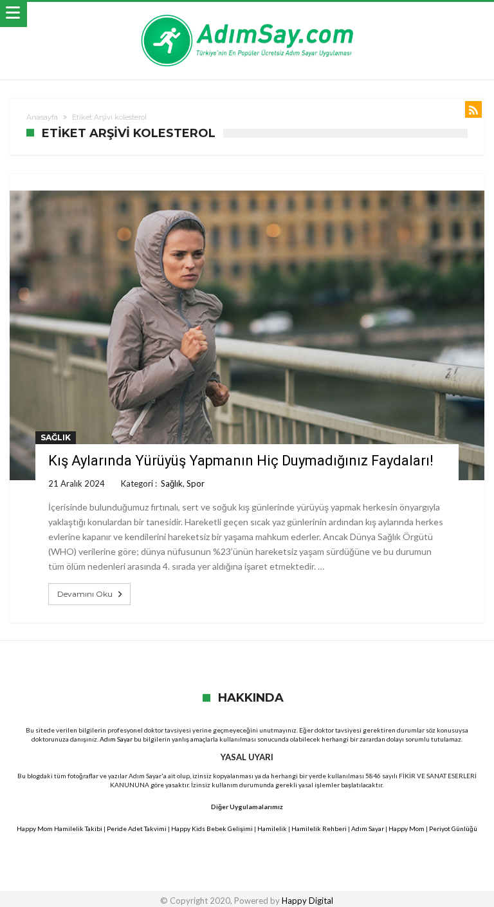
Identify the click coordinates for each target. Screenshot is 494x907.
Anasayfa (42, 117)
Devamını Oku (85, 594)
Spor (196, 483)
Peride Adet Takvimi (137, 828)
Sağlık (56, 437)
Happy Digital (307, 900)
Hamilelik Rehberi (319, 828)
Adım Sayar (116, 739)
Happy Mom (407, 828)
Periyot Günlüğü (453, 828)
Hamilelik (272, 828)
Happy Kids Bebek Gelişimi (212, 828)
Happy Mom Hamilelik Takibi (59, 828)
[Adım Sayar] (247, 14)
